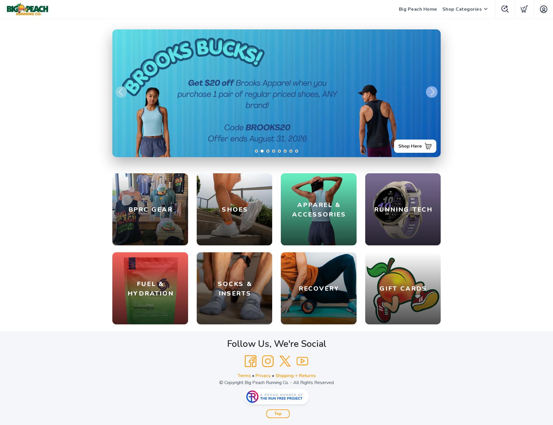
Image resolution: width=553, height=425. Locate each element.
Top (278, 413)
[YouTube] (302, 361)
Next (432, 92)
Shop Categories (462, 9)
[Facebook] (250, 361)
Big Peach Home (418, 9)
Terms (244, 376)
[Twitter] (285, 361)
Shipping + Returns (295, 376)
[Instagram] (267, 361)
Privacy (263, 376)
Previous (121, 92)
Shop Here (410, 146)
